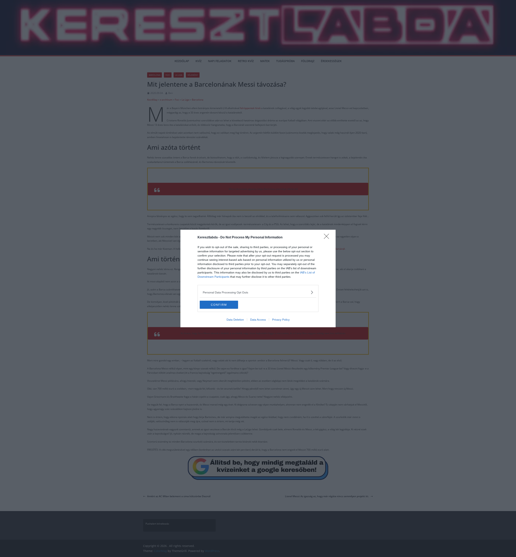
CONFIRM (219, 304)
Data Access (258, 319)
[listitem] (258, 292)
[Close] (328, 237)
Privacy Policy (281, 319)
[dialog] (258, 278)
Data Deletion (235, 319)
